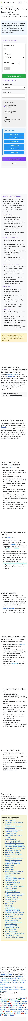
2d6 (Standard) (14, 134)
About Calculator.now (6, 987)
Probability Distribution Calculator (15, 937)
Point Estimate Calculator (12, 911)
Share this (24, 16)
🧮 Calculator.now (7, 2)
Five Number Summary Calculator (14, 894)
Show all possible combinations (10, 112)
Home (2, 7)
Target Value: (6, 92)
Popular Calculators (13, 989)
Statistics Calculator (10, 820)
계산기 (12, 1015)
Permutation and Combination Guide (15, 563)
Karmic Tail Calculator (11, 929)
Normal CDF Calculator (11, 926)
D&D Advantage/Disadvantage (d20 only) (13, 119)
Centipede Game (10, 907)
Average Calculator (10, 839)
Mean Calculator (9, 867)
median (8, 548)
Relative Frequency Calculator (13, 918)
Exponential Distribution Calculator (15, 847)
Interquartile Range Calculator (14, 858)
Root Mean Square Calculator (13, 899)
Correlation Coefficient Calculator (14, 879)
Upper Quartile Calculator (12, 892)
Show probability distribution (10, 106)
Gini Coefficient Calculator (12, 928)
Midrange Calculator (11, 924)
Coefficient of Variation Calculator (15, 886)
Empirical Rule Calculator (12, 909)
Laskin (20, 1009)
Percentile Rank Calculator (12, 882)
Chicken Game (9, 905)
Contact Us (3, 989)
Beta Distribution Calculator (13, 841)
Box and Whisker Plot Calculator (14, 845)
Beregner (22, 998)
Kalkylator (12, 1009)
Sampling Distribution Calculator (14, 933)
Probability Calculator (12, 374)
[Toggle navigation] (25, 2)
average (22, 644)
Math (6, 7)
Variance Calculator (10, 890)
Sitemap (23, 989)
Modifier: (6, 62)
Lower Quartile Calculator (12, 862)
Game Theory (9, 903)
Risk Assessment (8, 609)
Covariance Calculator (11, 888)
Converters (3, 991)
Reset (14, 164)
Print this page (6, 14)
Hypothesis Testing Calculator (13, 922)
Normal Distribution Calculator (14, 871)
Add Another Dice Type (14, 76)
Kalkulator (3, 1007)
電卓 (5, 1015)
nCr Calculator (9, 916)
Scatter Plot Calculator (11, 897)
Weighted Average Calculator (13, 896)
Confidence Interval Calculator (14, 830)
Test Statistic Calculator (11, 931)
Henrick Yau (10, 12)
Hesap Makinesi (17, 1005)
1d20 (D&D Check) (14, 141)
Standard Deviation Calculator (13, 826)
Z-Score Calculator (10, 828)
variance (16, 548)
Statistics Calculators (6, 975)
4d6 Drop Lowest (14, 145)
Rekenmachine (18, 1011)
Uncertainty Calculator (11, 920)
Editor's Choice (18, 987)
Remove (7, 68)
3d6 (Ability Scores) (14, 138)
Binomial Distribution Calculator (14, 843)
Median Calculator (10, 865)
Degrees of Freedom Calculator (14, 914)
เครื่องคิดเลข (9, 1013)
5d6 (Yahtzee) (14, 152)
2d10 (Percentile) (14, 149)
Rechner (8, 1011)
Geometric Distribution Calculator (15, 848)
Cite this (4, 16)
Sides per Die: (8, 54)
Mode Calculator (9, 869)
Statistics (11, 7)
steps (10, 467)
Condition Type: (7, 84)
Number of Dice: (9, 45)
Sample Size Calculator (11, 832)
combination (15, 663)
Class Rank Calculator (11, 884)
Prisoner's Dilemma (10, 901)
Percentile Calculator (11, 880)
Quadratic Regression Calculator (14, 912)
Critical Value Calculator (12, 935)
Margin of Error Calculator (12, 864)
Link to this (14, 16)
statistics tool (10, 376)
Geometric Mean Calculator (13, 850)
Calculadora (14, 1000)
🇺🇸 (20, 2)
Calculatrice (6, 1005)
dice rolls (3, 427)
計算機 (18, 1013)
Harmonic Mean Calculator (13, 852)
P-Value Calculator (10, 877)
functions (9, 537)
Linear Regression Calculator (13, 860)
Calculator (15, 1002)
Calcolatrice (4, 1000)
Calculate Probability (14, 159)
